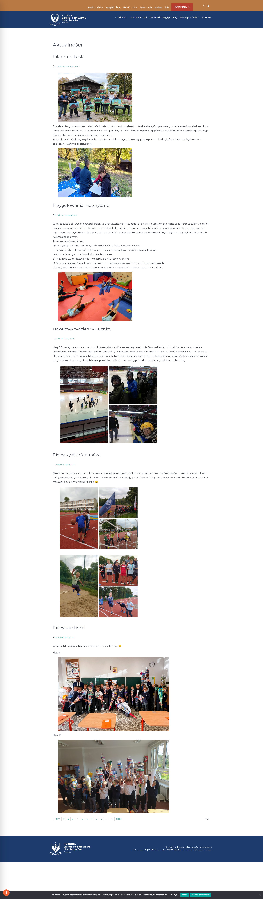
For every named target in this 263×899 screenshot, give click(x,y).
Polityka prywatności (200, 895)
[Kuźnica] (67, 20)
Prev (57, 819)
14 (112, 819)
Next (119, 819)
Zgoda (184, 895)
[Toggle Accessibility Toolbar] (6, 892)
